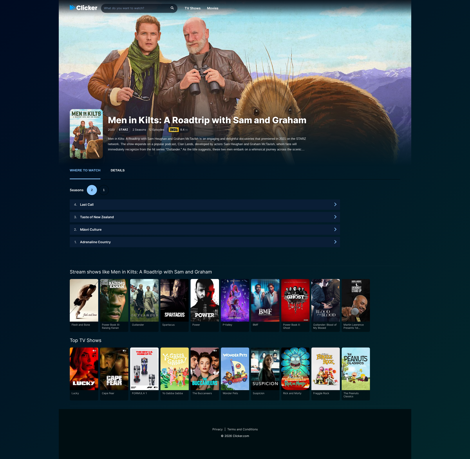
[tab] (88, 172)
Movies (212, 8)
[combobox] (139, 8)
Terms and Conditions (242, 429)
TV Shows (193, 8)
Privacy (217, 429)
